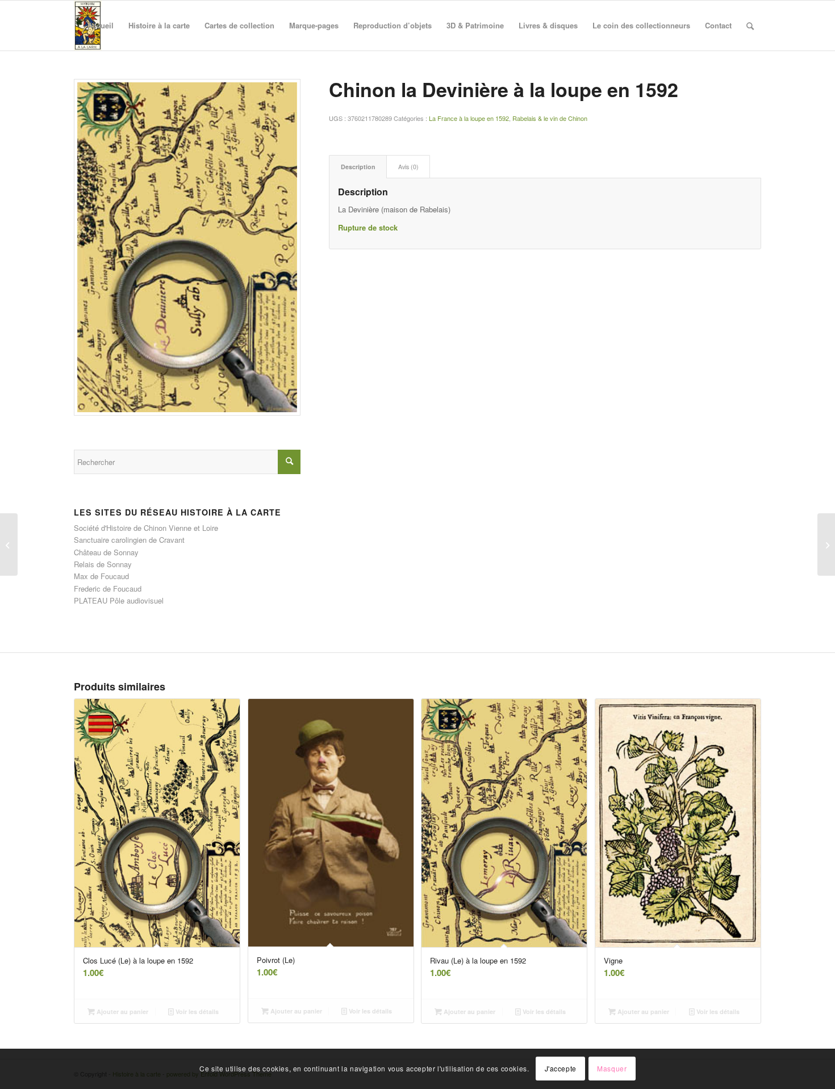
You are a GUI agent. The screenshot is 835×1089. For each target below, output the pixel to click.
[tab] (358, 166)
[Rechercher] (750, 26)
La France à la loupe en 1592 (469, 118)
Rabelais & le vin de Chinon (549, 118)
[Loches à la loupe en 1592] (9, 544)
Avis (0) (408, 166)
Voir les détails (196, 1011)
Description (358, 166)
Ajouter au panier (121, 1011)
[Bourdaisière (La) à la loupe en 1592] (826, 544)
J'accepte (561, 1069)
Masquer (612, 1069)
